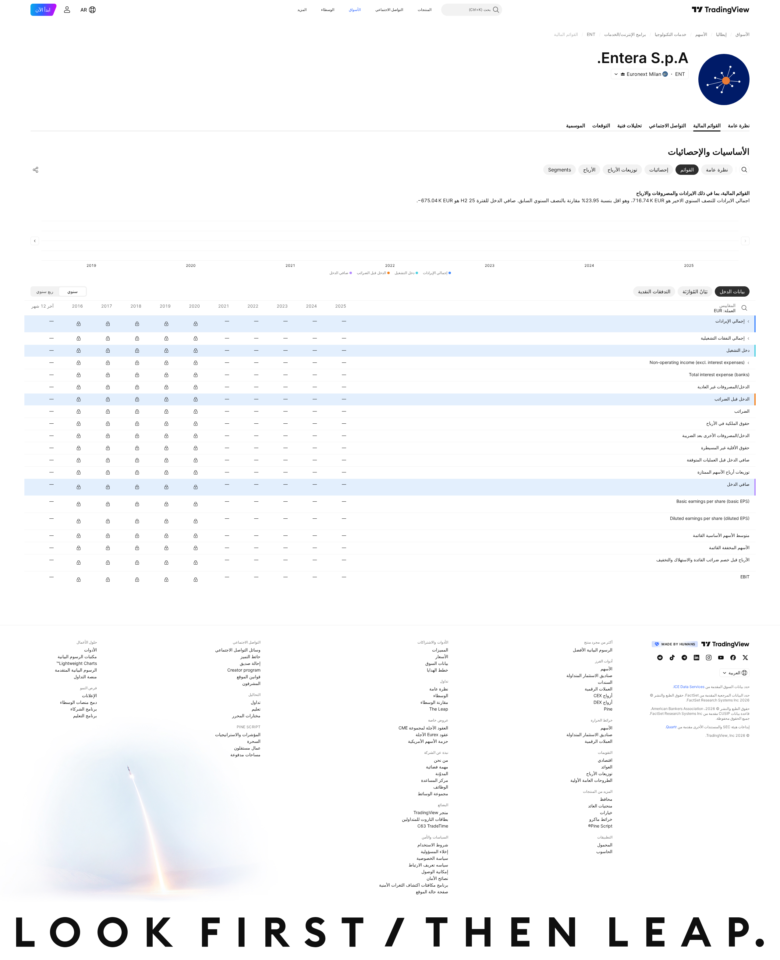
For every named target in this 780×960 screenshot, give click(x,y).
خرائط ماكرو (600, 819)
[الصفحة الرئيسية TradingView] (721, 9)
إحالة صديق (250, 663)
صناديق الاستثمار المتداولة (589, 675)
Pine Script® (600, 825)
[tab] (717, 169)
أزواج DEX (603, 702)
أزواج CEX (603, 695)
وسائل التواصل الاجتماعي (238, 649)
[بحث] (744, 308)
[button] (413, 10)
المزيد (302, 9)
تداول (256, 702)
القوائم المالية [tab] (707, 125)
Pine (608, 708)
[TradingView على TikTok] (672, 657)
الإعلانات (89, 695)
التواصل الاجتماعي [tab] (667, 125)
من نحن (441, 760)
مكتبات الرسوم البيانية (77, 656)
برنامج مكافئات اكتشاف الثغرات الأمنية (413, 885)
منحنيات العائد (600, 805)
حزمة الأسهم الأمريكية (428, 741)
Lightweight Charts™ (76, 663)
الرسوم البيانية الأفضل (592, 649)
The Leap (438, 708)
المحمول (604, 844)
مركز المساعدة (434, 780)
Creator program (244, 669)
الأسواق (355, 9)
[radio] (72, 291)
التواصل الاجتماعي (389, 9)
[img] (623, 74)
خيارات (606, 812)
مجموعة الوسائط (433, 793)
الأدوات (90, 649)
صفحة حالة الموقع (432, 891)
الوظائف (440, 786)
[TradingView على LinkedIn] (696, 657)
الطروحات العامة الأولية (591, 780)
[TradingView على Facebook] (733, 657)
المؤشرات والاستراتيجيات (238, 734)
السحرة (254, 741)
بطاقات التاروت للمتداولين (425, 819)
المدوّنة (441, 773)
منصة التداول (85, 676)
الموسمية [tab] (575, 125)
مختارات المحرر (246, 715)
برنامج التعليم (85, 715)
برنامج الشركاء (83, 708)
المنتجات (424, 9)
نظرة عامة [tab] (739, 125)
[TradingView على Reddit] (660, 657)
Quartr (671, 727)
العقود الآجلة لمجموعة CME (423, 727)
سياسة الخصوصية (432, 858)
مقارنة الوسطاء (434, 702)
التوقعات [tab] (601, 125)
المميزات (440, 649)
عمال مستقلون (247, 747)
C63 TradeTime (432, 825)
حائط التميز (250, 656)
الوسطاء (327, 9)
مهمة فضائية (437, 766)
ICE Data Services (689, 686)
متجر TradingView (430, 812)
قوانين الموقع (249, 676)
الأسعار (441, 656)
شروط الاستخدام (432, 844)
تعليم (256, 708)
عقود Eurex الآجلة (432, 734)
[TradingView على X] (745, 657)
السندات (605, 682)
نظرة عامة (438, 688)
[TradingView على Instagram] (708, 657)
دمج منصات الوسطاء (78, 702)
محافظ (606, 799)
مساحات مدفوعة (245, 754)
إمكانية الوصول (434, 871)
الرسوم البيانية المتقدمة (76, 669)
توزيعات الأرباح (599, 773)
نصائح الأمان (437, 878)
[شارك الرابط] (35, 169)
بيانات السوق (436, 663)
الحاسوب (604, 851)
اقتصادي (605, 760)
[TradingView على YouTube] (721, 657)
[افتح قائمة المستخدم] (67, 10)
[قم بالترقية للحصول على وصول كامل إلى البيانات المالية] (78, 323)
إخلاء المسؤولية (434, 851)
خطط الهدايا (437, 669)
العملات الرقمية (598, 688)
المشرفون (251, 683)
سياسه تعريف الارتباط (428, 864)
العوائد (606, 766)
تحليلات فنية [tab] (629, 125)
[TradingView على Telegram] (684, 657)
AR (83, 10)
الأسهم (606, 668)
